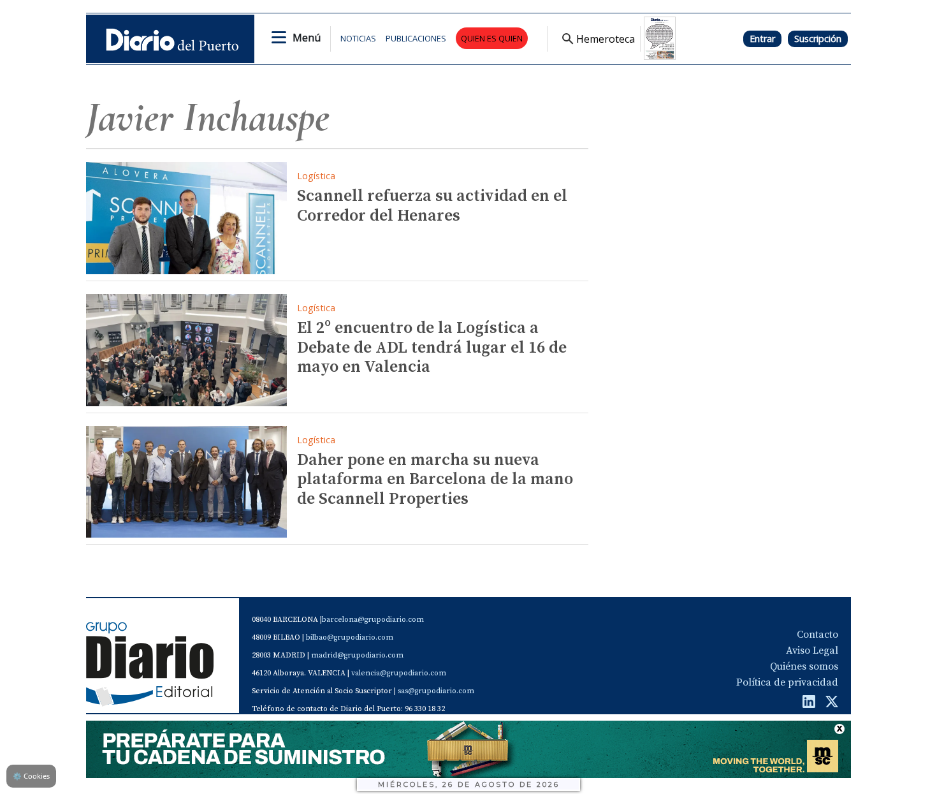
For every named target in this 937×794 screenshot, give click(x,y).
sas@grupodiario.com (436, 691)
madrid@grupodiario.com (357, 655)
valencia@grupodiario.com (398, 673)
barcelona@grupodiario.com (373, 619)
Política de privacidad (787, 682)
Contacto (817, 634)
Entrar (762, 39)
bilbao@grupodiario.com (349, 637)
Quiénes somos (804, 666)
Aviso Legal (812, 650)
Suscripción (817, 39)
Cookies (31, 776)
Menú (307, 38)
